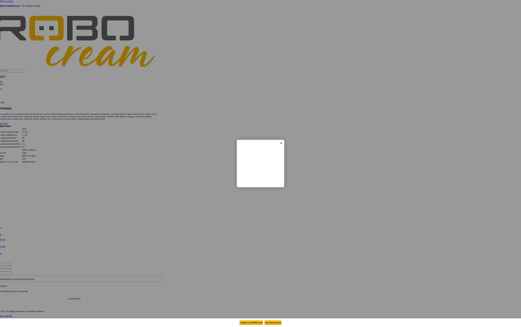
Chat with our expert (273, 323)
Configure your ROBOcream (251, 323)
